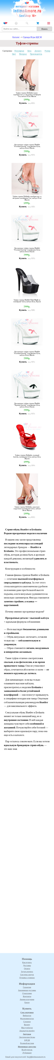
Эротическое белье (27, 1037)
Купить (23, 103)
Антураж (27, 1034)
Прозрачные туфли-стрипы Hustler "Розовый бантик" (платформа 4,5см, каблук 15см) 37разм (27, 249)
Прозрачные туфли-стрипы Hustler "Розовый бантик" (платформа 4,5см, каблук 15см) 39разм (27, 146)
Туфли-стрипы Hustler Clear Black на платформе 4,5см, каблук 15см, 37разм (27, 301)
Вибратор (27, 1015)
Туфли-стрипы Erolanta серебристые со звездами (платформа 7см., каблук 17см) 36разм (27, 198)
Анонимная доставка (27, 990)
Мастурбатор (27, 1027)
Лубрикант (27, 1053)
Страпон (27, 1021)
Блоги (27, 1002)
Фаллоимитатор (27, 1018)
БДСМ (27, 1040)
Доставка (27, 965)
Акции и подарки (27, 999)
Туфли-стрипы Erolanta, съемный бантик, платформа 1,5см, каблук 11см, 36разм (27, 456)
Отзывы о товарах (27, 977)
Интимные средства (27, 1046)
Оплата (27, 968)
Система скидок (27, 974)
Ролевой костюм (27, 1043)
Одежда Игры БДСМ (32, 37)
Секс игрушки (27, 1012)
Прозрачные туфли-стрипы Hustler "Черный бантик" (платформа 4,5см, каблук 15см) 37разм (27, 405)
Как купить (27, 962)
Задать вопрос (27, 971)
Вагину (27, 1024)
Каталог (16, 37)
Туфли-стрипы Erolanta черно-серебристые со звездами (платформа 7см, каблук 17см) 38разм (27, 94)
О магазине (27, 993)
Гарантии (27, 987)
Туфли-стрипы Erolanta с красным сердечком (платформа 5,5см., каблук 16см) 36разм (27, 508)
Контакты (27, 996)
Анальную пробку (27, 1031)
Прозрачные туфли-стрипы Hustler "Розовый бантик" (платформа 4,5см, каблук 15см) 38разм (27, 353)
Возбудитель (27, 1050)
